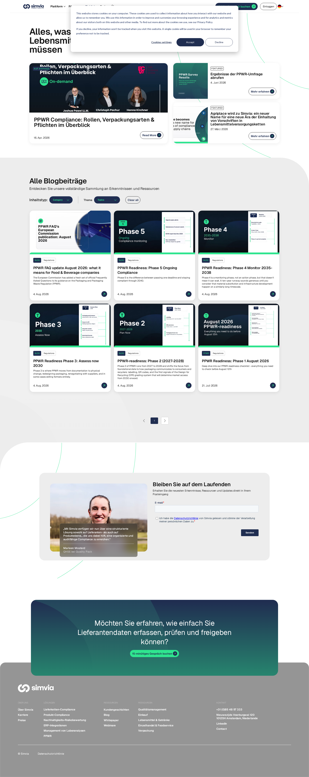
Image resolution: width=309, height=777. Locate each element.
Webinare (110, 725)
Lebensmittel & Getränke (154, 720)
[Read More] (98, 103)
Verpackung (146, 730)
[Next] (165, 420)
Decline (219, 42)
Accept (190, 42)
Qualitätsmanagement (152, 709)
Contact (221, 728)
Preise (22, 720)
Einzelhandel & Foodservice (155, 725)
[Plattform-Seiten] (64, 6)
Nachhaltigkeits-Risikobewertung (65, 720)
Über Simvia (25, 709)
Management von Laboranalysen (64, 730)
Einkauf (143, 715)
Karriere (23, 715)
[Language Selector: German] (281, 7)
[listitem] (29, 710)
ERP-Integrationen (55, 725)
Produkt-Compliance (57, 715)
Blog (106, 715)
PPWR (47, 736)
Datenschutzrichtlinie (51, 753)
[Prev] (144, 420)
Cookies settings (161, 42)
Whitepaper (111, 720)
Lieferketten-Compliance (59, 709)
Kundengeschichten (116, 709)
